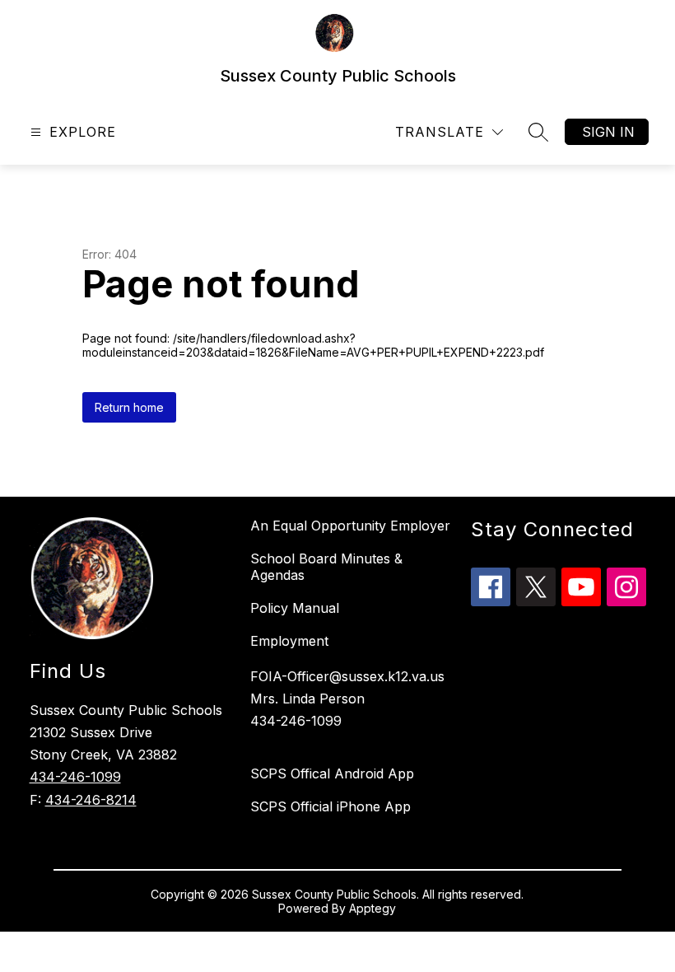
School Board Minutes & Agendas (326, 566)
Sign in (608, 132)
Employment (289, 641)
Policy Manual (294, 608)
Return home (129, 407)
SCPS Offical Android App (332, 773)
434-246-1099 (75, 777)
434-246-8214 (91, 800)
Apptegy (372, 908)
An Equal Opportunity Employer (350, 525)
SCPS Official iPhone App (330, 806)
